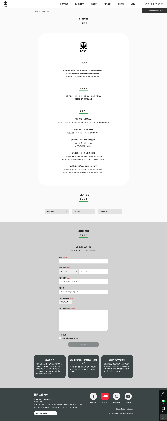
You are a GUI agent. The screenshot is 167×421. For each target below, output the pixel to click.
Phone (163, 396)
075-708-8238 (43, 407)
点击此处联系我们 (42, 413)
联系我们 (160, 4)
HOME (36, 11)
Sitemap (130, 409)
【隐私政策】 (69, 338)
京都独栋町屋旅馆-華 (156, 10)
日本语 (150, 4)
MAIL (163, 411)
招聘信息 (104, 211)
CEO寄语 (77, 211)
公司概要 (50, 211)
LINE (163, 403)
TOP (163, 418)
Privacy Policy (120, 409)
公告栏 (133, 4)
